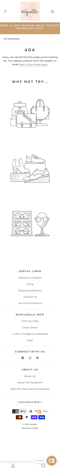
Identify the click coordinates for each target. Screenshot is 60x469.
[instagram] (30, 357)
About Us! (30, 376)
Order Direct (30, 327)
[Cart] (52, 11)
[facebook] (22, 357)
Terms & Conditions (30, 303)
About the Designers (30, 382)
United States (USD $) (29, 402)
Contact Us (30, 296)
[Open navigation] (7, 11)
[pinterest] (37, 357)
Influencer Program (30, 277)
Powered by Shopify (30, 428)
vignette (33, 424)
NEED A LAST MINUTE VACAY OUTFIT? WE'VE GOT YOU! (30, 27)
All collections (12, 38)
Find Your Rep (30, 321)
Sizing (30, 284)
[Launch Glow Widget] (52, 461)
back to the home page (33, 64)
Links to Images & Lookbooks (30, 333)
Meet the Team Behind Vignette (30, 388)
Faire (30, 340)
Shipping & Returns (30, 290)
